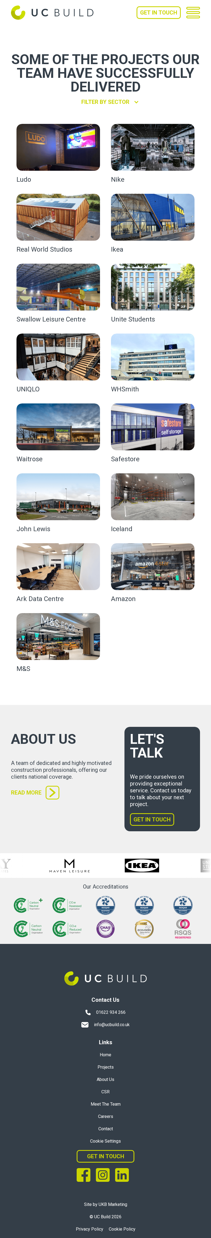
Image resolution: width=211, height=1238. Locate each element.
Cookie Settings (105, 1141)
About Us (105, 1079)
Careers (105, 1116)
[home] (52, 12)
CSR (105, 1091)
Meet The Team (106, 1104)
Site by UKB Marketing (105, 1204)
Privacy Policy (89, 1229)
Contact (105, 1128)
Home (105, 1054)
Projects (106, 1067)
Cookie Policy (122, 1229)
